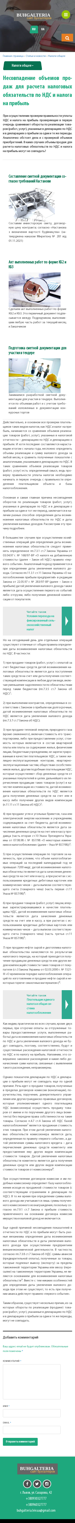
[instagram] (47, 1484)
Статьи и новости (36, 56)
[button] (67, 38)
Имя (6, 1406)
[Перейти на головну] (34, 15)
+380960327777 (36, 1505)
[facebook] (27, 1484)
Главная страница (13, 56)
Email (7, 1422)
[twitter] (37, 1484)
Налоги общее (56, 56)
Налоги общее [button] (22, 66)
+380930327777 (36, 1499)
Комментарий (12, 1361)
